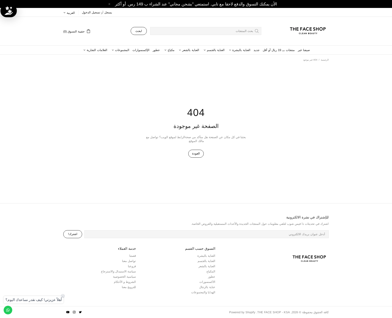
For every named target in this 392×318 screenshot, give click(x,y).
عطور (211, 276)
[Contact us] (8, 310)
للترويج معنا (129, 287)
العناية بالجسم (206, 261)
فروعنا (132, 266)
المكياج (210, 271)
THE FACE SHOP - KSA (306, 31)
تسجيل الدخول (91, 12)
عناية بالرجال (207, 287)
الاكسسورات (207, 282)
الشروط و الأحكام (125, 282)
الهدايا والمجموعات (203, 292)
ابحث (138, 31)
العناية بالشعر (206, 266)
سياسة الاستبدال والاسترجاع (118, 271)
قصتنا (132, 255)
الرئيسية (325, 60)
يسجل (108, 12)
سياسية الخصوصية (124, 276)
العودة (196, 153)
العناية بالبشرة (206, 255)
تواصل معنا (129, 261)
